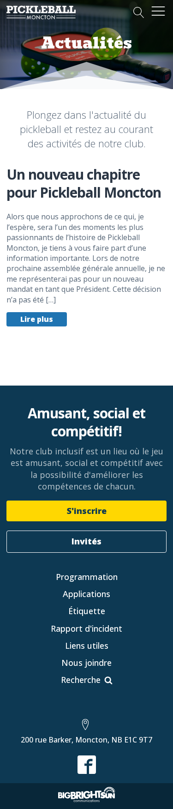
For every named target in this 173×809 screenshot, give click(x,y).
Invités (86, 541)
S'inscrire (87, 510)
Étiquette (86, 610)
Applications (86, 593)
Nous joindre (86, 662)
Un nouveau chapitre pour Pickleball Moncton (83, 183)
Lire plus (36, 319)
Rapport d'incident (86, 628)
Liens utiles (86, 645)
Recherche (81, 679)
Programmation (87, 576)
